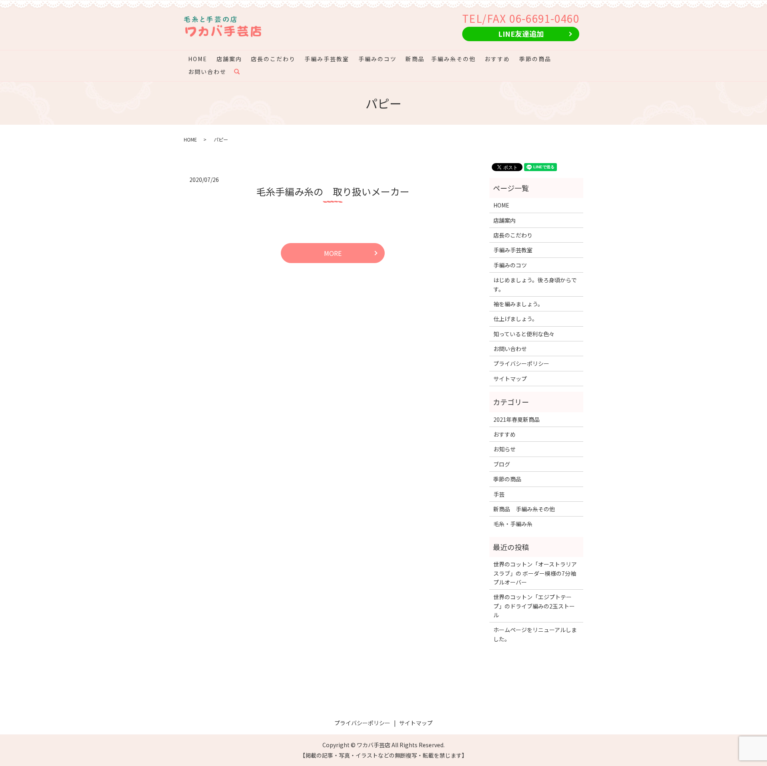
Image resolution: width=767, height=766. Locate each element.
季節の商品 (535, 59)
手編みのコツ (377, 59)
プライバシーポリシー (521, 363)
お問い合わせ (207, 72)
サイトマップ (510, 379)
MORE (333, 253)
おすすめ (497, 59)
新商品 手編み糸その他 (440, 59)
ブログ (501, 464)
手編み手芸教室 (326, 59)
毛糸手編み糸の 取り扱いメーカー (332, 191)
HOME (197, 59)
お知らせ (504, 449)
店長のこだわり (273, 59)
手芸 (499, 494)
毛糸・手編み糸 (513, 524)
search (240, 72)
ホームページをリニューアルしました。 (535, 634)
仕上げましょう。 (515, 319)
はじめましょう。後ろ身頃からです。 (535, 284)
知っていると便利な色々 (523, 334)
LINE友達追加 (521, 33)
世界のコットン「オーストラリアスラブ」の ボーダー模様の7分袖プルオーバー (535, 573)
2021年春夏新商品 (516, 419)
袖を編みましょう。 (518, 304)
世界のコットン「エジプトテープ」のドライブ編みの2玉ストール (534, 606)
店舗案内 (229, 59)
